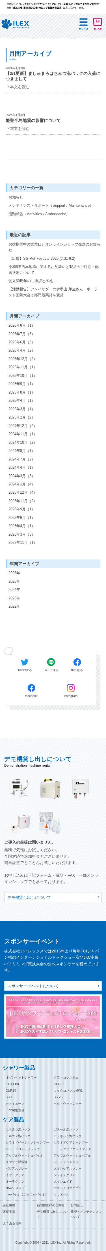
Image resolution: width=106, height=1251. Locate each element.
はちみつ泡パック (18, 1129)
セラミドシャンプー (68, 1162)
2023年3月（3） (21, 534)
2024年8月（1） (21, 451)
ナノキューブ (15, 1103)
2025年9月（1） (21, 384)
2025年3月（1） (21, 409)
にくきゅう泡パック (68, 1136)
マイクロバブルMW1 (68, 1090)
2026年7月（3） (21, 334)
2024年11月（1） (22, 434)
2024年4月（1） (21, 467)
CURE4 (11, 1090)
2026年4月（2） (21, 350)
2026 (12, 573)
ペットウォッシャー (68, 1103)
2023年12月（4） (22, 492)
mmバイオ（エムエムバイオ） (27, 1194)
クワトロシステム (66, 1077)
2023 (12, 598)
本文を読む (20, 86)
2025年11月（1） (22, 367)
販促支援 (9, 1211)
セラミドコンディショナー (24, 1149)
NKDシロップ (15, 1187)
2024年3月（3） (21, 476)
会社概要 (9, 1205)
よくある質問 (12, 1223)
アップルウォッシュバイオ (24, 1155)
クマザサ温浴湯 (16, 1162)
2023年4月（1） (21, 526)
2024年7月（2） (21, 459)
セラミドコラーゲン (68, 1187)
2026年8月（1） (21, 325)
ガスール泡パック (66, 1129)
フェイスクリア (64, 1175)
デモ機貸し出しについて (29, 897)
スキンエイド (63, 1181)
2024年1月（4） (21, 484)
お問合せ (77, 1205)
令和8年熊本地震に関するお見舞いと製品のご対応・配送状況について (53, 269)
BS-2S (58, 1097)
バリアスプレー (16, 1168)
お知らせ (15, 197)
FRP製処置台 (15, 1110)
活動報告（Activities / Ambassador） (39, 214)
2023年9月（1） (21, 509)
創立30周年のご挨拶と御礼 (30, 281)
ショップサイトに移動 (97, 24)
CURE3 (59, 1084)
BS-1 (9, 1097)
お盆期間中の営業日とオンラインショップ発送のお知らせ (54, 247)
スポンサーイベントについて (33, 986)
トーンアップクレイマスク (72, 1149)
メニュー (83, 24)
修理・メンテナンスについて (86, 1214)
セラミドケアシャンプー (71, 1142)
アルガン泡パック (18, 1136)
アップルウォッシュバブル (72, 1155)
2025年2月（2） (21, 417)
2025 (12, 581)
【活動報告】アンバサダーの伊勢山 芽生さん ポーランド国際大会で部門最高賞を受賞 (53, 292)
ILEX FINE (13, 1084)
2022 (12, 606)
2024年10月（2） (22, 442)
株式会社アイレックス (15, 24)
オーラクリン (15, 1181)
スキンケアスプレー (68, 1168)
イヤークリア (15, 1175)
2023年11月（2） (22, 501)
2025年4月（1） (21, 400)
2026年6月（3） (21, 342)
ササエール (61, 1194)
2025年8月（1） (21, 392)
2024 (12, 590)
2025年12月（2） (22, 359)
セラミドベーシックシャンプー (27, 1142)
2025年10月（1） (22, 375)
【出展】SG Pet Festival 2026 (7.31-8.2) (41, 258)
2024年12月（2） (22, 426)
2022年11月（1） (22, 542)
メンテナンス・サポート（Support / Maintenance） (50, 205)
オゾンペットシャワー (21, 1077)
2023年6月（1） (21, 517)
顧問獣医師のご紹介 (51, 1205)
